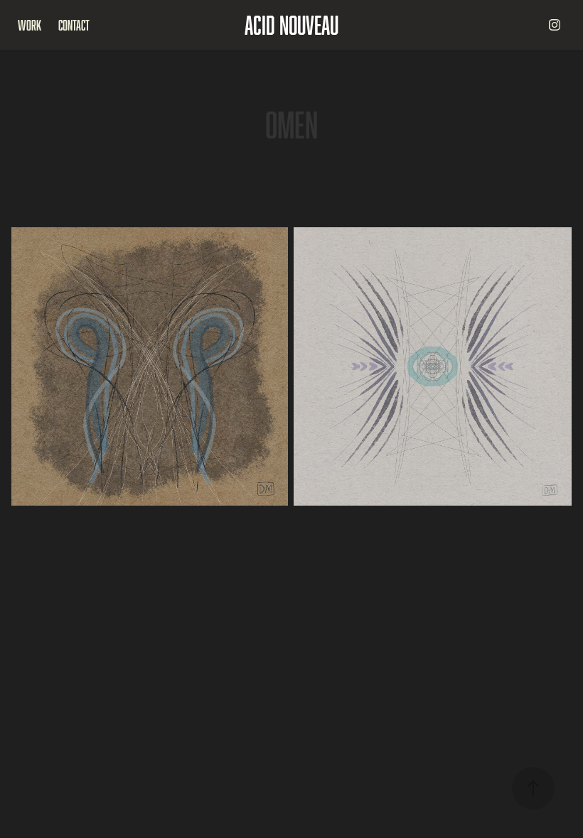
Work (29, 25)
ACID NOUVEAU (291, 24)
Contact (74, 25)
